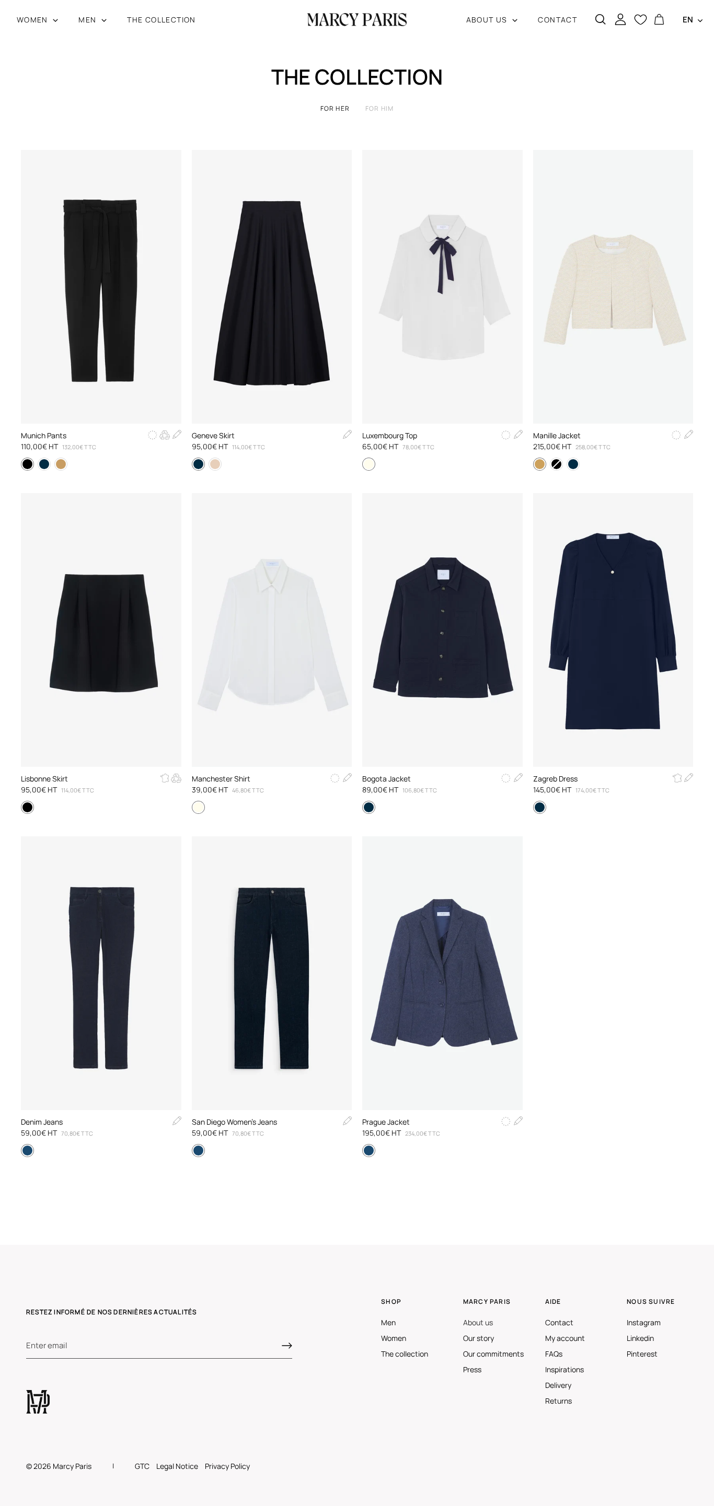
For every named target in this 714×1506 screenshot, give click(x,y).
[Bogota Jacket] (442, 630)
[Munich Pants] (101, 287)
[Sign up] (287, 1345)
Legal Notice (177, 1466)
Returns (558, 1401)
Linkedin (640, 1338)
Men (388, 1322)
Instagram (644, 1322)
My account (565, 1338)
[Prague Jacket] (442, 973)
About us (478, 1322)
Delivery (558, 1385)
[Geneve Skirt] (272, 287)
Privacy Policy (227, 1466)
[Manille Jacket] (613, 287)
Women (393, 1338)
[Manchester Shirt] (272, 630)
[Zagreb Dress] (613, 630)
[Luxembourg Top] (442, 287)
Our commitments (493, 1354)
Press (472, 1369)
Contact (559, 1322)
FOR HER (335, 108)
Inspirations (564, 1369)
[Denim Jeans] (101, 973)
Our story (478, 1338)
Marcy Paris (72, 1466)
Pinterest (642, 1354)
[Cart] (659, 19)
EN (688, 20)
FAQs (553, 1354)
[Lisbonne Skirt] (101, 630)
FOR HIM (379, 108)
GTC (142, 1466)
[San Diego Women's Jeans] (272, 973)
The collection (404, 1354)
